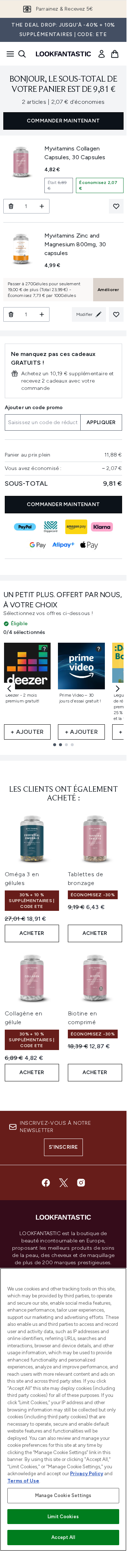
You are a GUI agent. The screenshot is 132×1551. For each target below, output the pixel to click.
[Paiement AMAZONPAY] (76, 526)
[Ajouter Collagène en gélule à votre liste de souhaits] (116, 206)
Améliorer (108, 289)
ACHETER (31, 933)
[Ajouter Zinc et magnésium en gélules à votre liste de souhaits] (116, 314)
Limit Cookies (63, 1516)
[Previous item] (9, 688)
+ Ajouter (27, 731)
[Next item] (118, 688)
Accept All (63, 1537)
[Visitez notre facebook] (46, 1182)
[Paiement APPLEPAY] (89, 545)
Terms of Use (23, 1481)
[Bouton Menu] (8, 54)
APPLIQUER (101, 422)
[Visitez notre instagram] (81, 1182)
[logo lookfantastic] (63, 54)
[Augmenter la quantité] (42, 206)
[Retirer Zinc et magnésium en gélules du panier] (10, 314)
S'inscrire (63, 1147)
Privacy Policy (86, 1473)
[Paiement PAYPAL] (25, 526)
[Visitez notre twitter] (63, 1182)
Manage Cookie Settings (63, 1495)
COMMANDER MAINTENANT (63, 121)
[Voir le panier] (115, 54)
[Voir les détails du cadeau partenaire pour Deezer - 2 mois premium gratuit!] (44, 649)
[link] (101, 54)
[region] (63, 1409)
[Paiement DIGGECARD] (50, 526)
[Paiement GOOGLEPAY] (37, 545)
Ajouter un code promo (34, 407)
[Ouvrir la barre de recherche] (22, 54)
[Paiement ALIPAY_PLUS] (63, 545)
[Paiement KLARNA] (102, 526)
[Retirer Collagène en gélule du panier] (10, 206)
